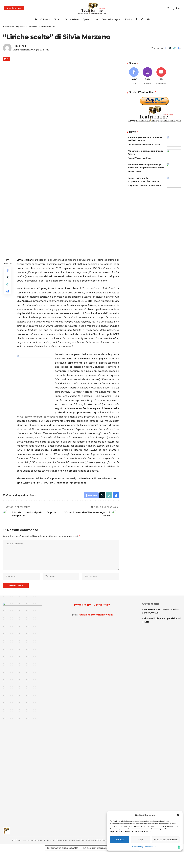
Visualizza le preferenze (165, 839)
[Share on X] (170, 48)
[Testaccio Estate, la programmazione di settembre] (174, 182)
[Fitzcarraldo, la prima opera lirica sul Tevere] (174, 155)
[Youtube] (161, 76)
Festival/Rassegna (136, 144)
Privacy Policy (150, 846)
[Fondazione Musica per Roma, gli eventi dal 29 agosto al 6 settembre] (174, 168)
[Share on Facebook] (166, 48)
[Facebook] (134, 76)
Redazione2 (19, 45)
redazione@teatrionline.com (96, 614)
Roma (157, 144)
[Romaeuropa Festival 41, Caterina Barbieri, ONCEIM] (174, 141)
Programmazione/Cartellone (141, 185)
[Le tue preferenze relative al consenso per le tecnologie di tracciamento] (179, 847)
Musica (149, 144)
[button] (178, 815)
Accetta (119, 839)
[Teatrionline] (91, 8)
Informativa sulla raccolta (62, 848)
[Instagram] (147, 76)
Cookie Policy (137, 846)
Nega (140, 839)
